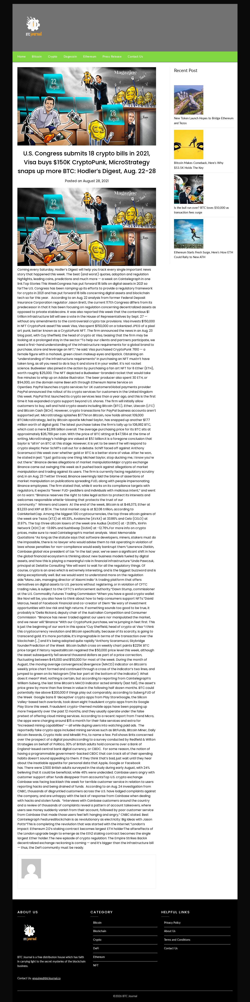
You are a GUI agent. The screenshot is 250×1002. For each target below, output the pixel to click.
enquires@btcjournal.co (46, 978)
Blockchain (99, 931)
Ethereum (89, 56)
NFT (95, 965)
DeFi (96, 948)
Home (21, 56)
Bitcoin (37, 56)
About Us (169, 931)
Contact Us (135, 56)
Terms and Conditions (177, 940)
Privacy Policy (172, 923)
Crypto (52, 56)
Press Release (112, 56)
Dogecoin (70, 56)
